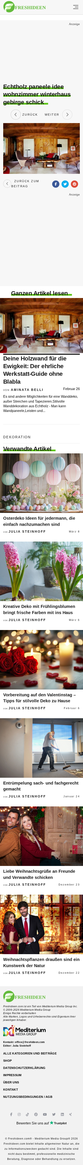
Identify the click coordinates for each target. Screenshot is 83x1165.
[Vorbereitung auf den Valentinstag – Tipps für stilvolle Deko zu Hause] (41, 660)
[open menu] (76, 7)
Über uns (11, 1082)
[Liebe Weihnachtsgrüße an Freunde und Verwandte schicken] (41, 836)
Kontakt (10, 1089)
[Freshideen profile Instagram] (20, 1114)
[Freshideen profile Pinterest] (36, 1114)
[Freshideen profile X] (54, 1114)
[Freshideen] (24, 7)
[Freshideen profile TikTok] (28, 1114)
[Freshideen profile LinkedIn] (63, 1114)
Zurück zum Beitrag (25, 183)
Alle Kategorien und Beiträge (30, 1053)
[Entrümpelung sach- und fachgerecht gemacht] (41, 748)
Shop (7, 1060)
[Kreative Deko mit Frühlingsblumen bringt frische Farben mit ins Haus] (41, 571)
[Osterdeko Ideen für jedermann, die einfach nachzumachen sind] (41, 483)
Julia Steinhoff (27, 531)
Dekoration (17, 437)
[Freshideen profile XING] (71, 1114)
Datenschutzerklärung (24, 1068)
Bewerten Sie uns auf (33, 1123)
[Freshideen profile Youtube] (45, 1114)
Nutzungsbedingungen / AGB (27, 1096)
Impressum (12, 1075)
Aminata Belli (27, 390)
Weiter (53, 114)
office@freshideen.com (30, 1042)
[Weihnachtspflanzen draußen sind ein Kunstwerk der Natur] (41, 924)
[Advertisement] (41, 52)
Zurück (29, 114)
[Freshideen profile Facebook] (11, 1114)
